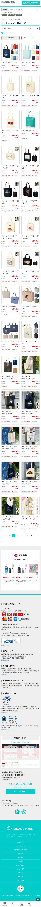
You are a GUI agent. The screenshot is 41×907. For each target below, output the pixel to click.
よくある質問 (20, 869)
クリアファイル (19, 805)
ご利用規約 (20, 861)
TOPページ (3, 19)
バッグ (32, 805)
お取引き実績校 (20, 880)
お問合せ (21, 792)
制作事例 (20, 876)
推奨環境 (20, 857)
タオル (27, 805)
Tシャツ (19, 14)
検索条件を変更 (10, 38)
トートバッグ (7, 32)
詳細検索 (5, 9)
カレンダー (10, 805)
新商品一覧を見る (21, 559)
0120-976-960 (22, 784)
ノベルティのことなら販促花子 (10, 803)
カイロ (37, 805)
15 (27, 535)
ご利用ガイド (20, 842)
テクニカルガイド (20, 846)
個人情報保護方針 (20, 865)
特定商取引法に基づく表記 (20, 850)
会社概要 (20, 853)
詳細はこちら (5, 645)
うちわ (4, 14)
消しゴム (12, 14)
